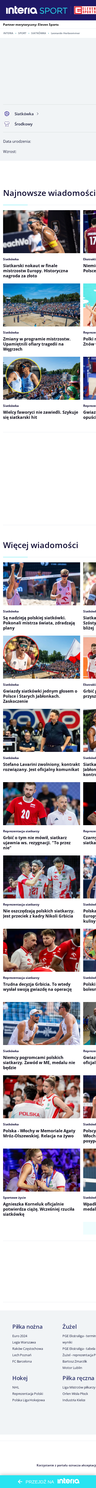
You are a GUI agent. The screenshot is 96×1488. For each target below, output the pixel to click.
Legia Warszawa (24, 1342)
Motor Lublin (72, 1367)
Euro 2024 (19, 1336)
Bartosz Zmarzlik (74, 1361)
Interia (8, 33)
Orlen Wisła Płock (75, 1393)
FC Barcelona (21, 1361)
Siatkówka (38, 33)
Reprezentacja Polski (27, 1393)
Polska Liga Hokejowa (28, 1400)
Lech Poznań (21, 1355)
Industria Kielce (73, 1400)
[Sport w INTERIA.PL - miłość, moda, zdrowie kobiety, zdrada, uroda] (54, 10)
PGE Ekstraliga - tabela (78, 1348)
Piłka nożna (27, 1326)
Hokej (20, 1378)
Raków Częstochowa (27, 1348)
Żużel (69, 1326)
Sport (22, 33)
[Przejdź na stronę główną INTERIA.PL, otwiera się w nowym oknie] (22, 10)
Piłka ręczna (78, 1378)
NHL (15, 1387)
